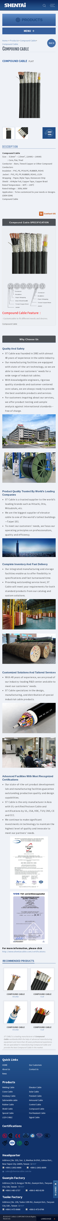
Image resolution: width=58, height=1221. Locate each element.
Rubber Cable (8, 1104)
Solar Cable (34, 1091)
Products (14, 40)
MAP (34, 1164)
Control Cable (35, 1104)
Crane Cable (7, 1091)
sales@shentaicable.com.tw (18, 1171)
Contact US (50, 213)
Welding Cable (8, 1087)
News (4, 1073)
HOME (4, 1065)
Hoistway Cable (8, 1096)
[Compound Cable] (29, 94)
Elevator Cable (35, 1087)
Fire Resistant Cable (37, 1113)
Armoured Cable (36, 1100)
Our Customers (35, 1065)
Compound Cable (28, 40)
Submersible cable (9, 1100)
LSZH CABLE (7, 1117)
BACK (51, 43)
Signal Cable (34, 1117)
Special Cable (7, 1113)
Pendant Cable (35, 1096)
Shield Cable (7, 1109)
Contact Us (33, 1069)
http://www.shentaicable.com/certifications (23, 951)
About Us (6, 1069)
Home (5, 40)
